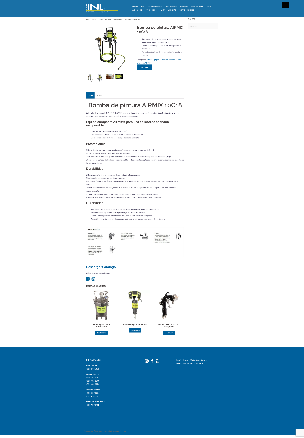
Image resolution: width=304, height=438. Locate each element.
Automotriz (137, 10)
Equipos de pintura (105, 19)
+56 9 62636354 (92, 396)
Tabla (99, 95)
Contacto (172, 10)
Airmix (115, 19)
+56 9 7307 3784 (92, 405)
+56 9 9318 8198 (92, 381)
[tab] (90, 95)
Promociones (151, 10)
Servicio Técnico (187, 10)
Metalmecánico (155, 7)
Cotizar (144, 67)
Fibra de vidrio (197, 7)
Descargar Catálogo (101, 267)
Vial (142, 7)
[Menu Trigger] (285, 5)
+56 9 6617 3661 (92, 393)
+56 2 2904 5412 (92, 369)
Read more (101, 333)
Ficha (90, 95)
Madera (94, 19)
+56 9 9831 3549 (92, 384)
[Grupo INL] (102, 8)
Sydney (112, 431)
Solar (209, 7)
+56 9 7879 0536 (92, 377)
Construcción (171, 7)
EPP (163, 10)
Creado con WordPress (93, 431)
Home (135, 7)
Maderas (184, 7)
